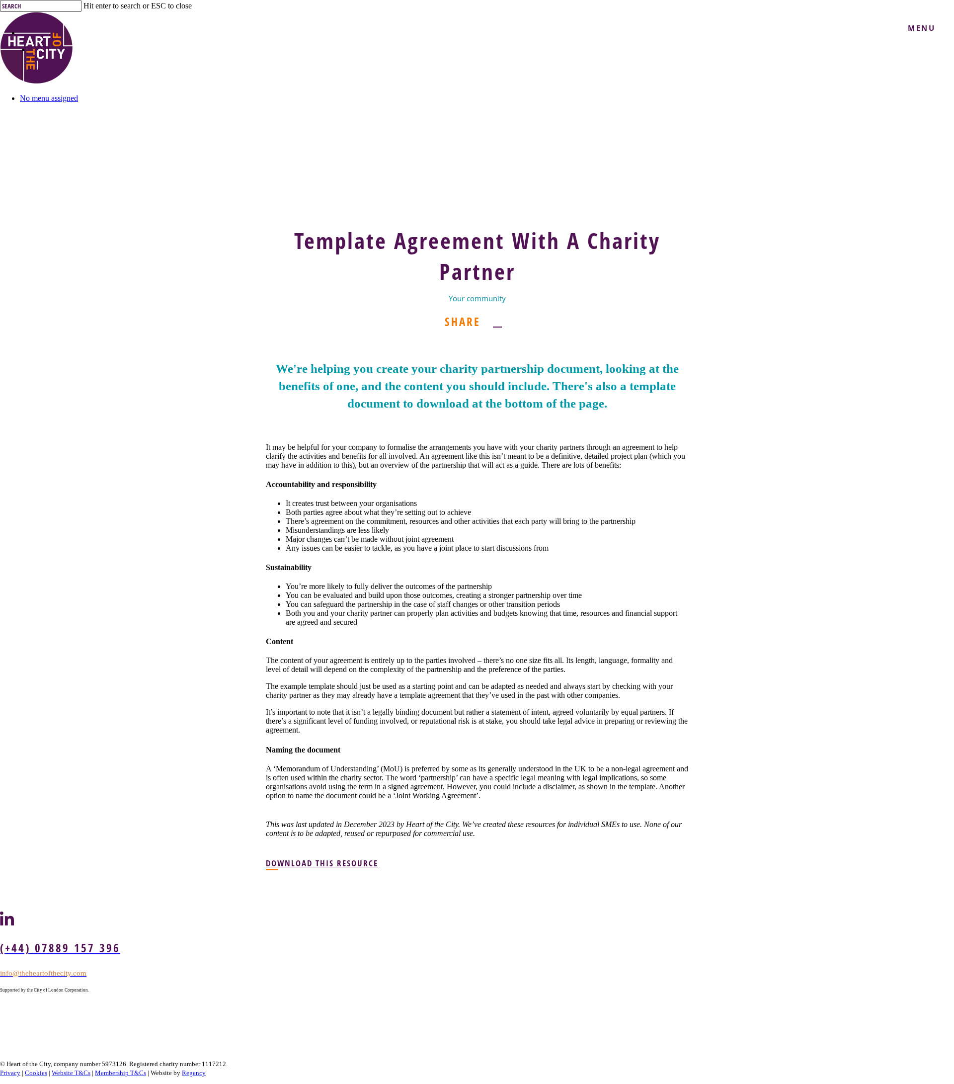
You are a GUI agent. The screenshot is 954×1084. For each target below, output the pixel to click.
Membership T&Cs (120, 1073)
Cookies (36, 1073)
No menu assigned (49, 98)
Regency (194, 1073)
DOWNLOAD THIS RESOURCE (322, 863)
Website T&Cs (71, 1073)
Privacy (10, 1073)
